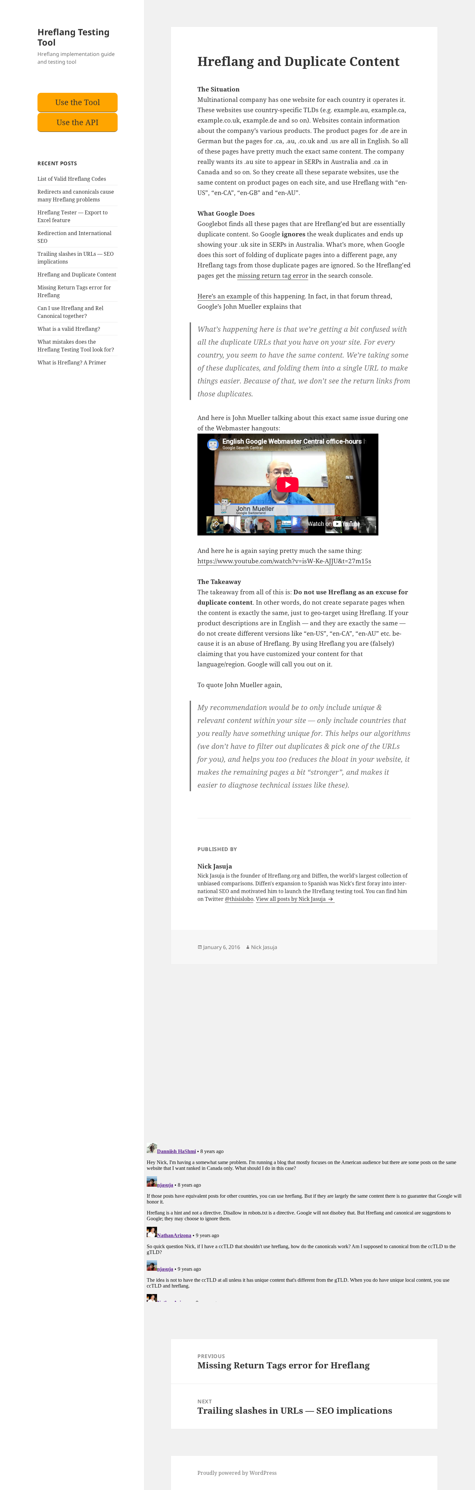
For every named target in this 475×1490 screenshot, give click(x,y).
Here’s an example (224, 296)
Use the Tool (77, 102)
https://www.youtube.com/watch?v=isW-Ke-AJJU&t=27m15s (284, 561)
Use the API (78, 122)
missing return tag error (272, 275)
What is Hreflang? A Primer (71, 362)
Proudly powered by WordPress (237, 1472)
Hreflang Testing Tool (73, 37)
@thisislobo (239, 898)
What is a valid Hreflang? (68, 328)
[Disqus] (304, 1045)
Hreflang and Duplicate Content (76, 274)
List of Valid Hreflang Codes (71, 178)
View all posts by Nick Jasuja (291, 898)
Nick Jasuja (264, 947)
